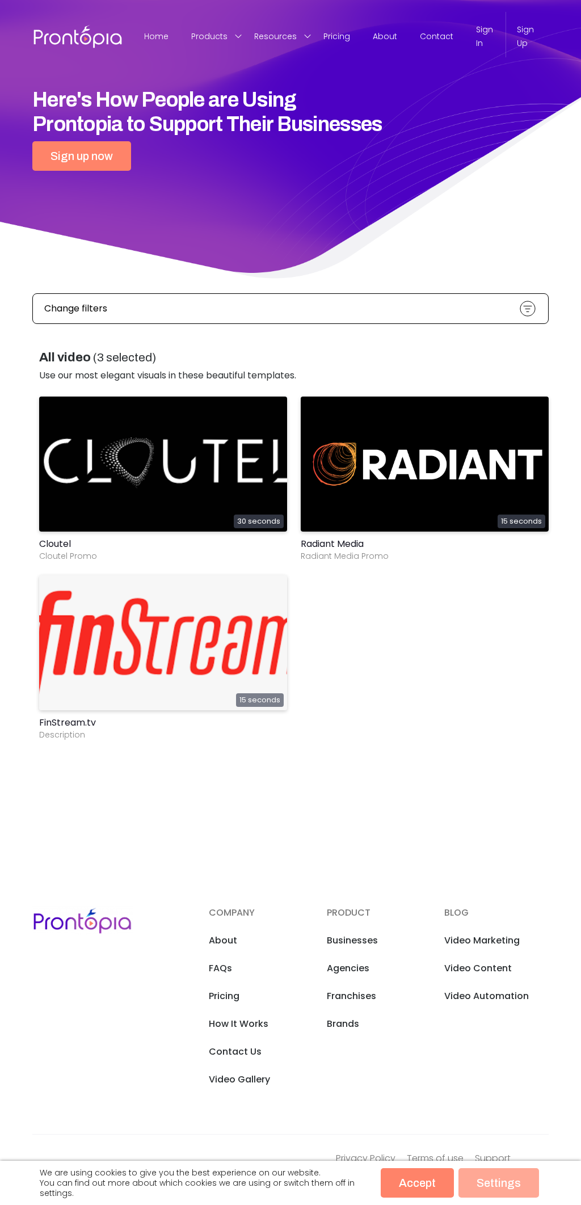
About (385, 36)
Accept (417, 1183)
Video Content (478, 968)
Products (209, 36)
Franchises (351, 995)
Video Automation (486, 995)
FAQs (220, 968)
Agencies (348, 968)
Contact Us (235, 1051)
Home (156, 36)
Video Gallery (239, 1079)
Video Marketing (482, 940)
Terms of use (435, 1158)
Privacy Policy (365, 1158)
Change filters (75, 308)
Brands (343, 1023)
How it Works (238, 1023)
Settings (499, 1183)
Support (493, 1158)
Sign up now (81, 156)
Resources (275, 36)
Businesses (352, 940)
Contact (436, 36)
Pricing (336, 36)
